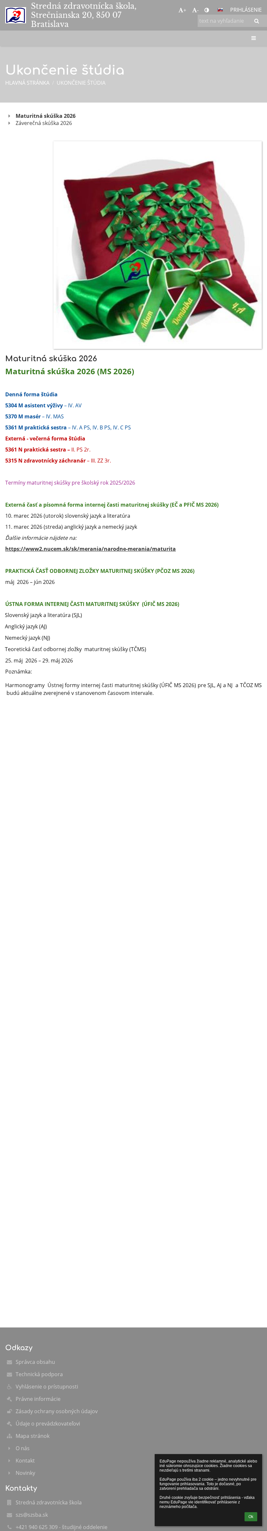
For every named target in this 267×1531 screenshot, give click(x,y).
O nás (23, 1448)
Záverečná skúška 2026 (44, 123)
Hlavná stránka (27, 82)
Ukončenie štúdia (81, 82)
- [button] (198, 10)
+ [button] (184, 10)
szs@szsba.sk (32, 1514)
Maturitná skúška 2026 (46, 115)
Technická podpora (39, 1374)
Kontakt (25, 1460)
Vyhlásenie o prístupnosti (47, 1386)
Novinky (25, 1472)
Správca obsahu (35, 1361)
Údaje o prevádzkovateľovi (48, 1423)
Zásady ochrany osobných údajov (57, 1411)
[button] (207, 10)
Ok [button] (250, 1516)
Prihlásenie (246, 9)
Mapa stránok (32, 1435)
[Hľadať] (256, 20)
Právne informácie (38, 1398)
